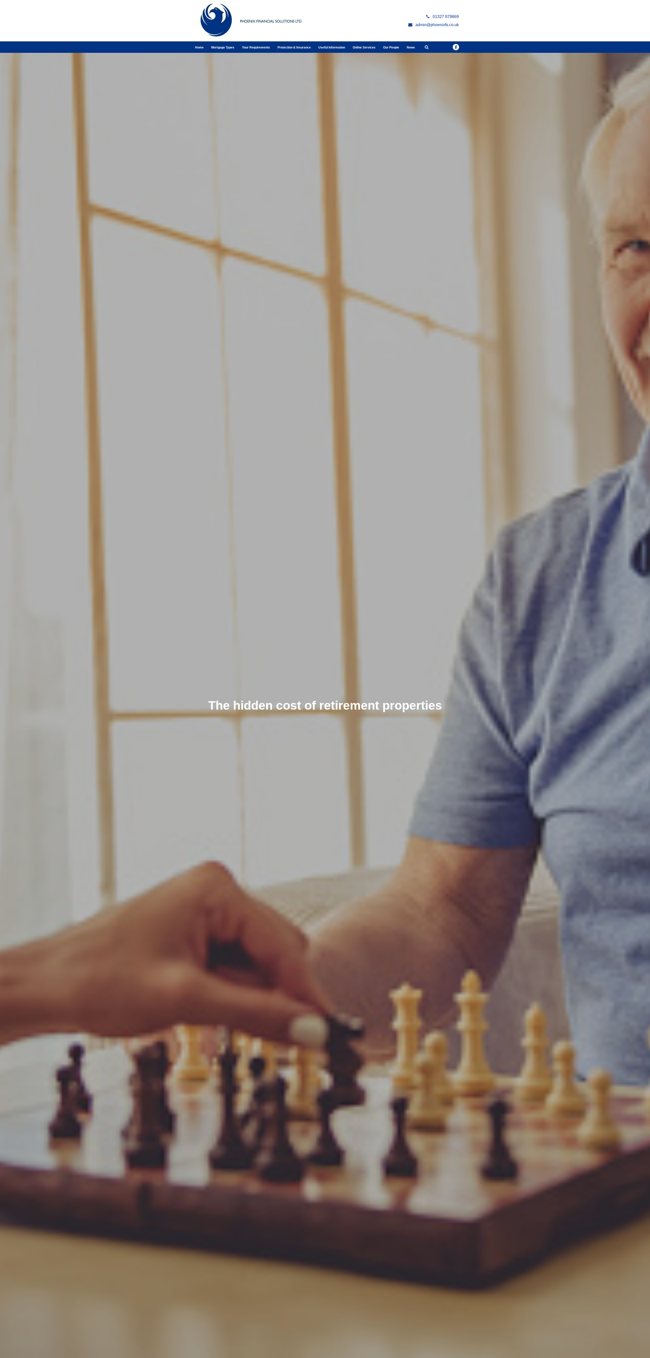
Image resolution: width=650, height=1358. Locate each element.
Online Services (364, 47)
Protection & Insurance (294, 47)
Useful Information (331, 47)
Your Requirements (256, 47)
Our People (391, 47)
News (411, 47)
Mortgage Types (222, 47)
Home (199, 47)
